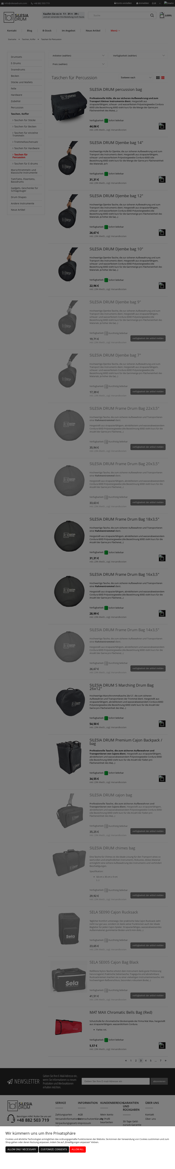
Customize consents (54, 1149)
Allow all (78, 1149)
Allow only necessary (22, 1149)
